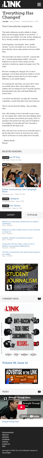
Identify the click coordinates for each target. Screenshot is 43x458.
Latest (11, 215)
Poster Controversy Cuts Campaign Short (19, 190)
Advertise (5, 437)
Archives (5, 441)
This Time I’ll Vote (11, 157)
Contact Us (6, 444)
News (4, 225)
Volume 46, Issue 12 (15, 362)
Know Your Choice (11, 205)
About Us (5, 434)
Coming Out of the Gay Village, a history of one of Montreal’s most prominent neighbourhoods (18, 245)
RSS (3, 446)
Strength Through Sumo (10, 421)
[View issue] (21, 331)
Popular (32, 215)
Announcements (8, 432)
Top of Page (6, 452)
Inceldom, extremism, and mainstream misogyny (17, 238)
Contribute (5, 439)
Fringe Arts (5, 248)
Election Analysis (10, 198)
